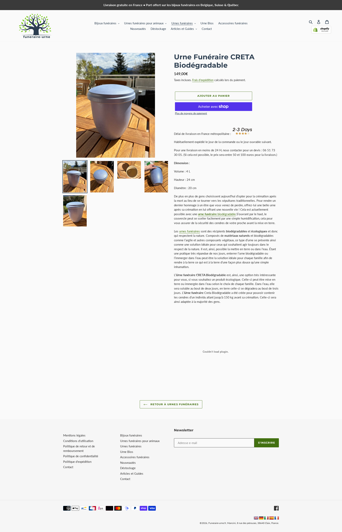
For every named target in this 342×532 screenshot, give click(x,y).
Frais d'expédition (203, 80)
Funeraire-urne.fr (217, 523)
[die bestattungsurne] (261, 518)
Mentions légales (74, 435)
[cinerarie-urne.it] (266, 518)
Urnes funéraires (131, 446)
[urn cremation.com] (256, 518)
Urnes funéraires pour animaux (140, 441)
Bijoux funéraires (131, 435)
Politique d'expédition (77, 461)
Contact (68, 467)
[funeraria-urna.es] (272, 518)
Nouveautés (128, 462)
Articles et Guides (131, 473)
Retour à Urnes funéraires (174, 404)
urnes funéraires (189, 231)
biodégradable (217, 214)
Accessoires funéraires (134, 457)
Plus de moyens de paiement (191, 113)
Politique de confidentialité (80, 456)
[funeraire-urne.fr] (277, 518)
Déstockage (128, 468)
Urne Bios (126, 451)
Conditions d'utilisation (78, 441)
